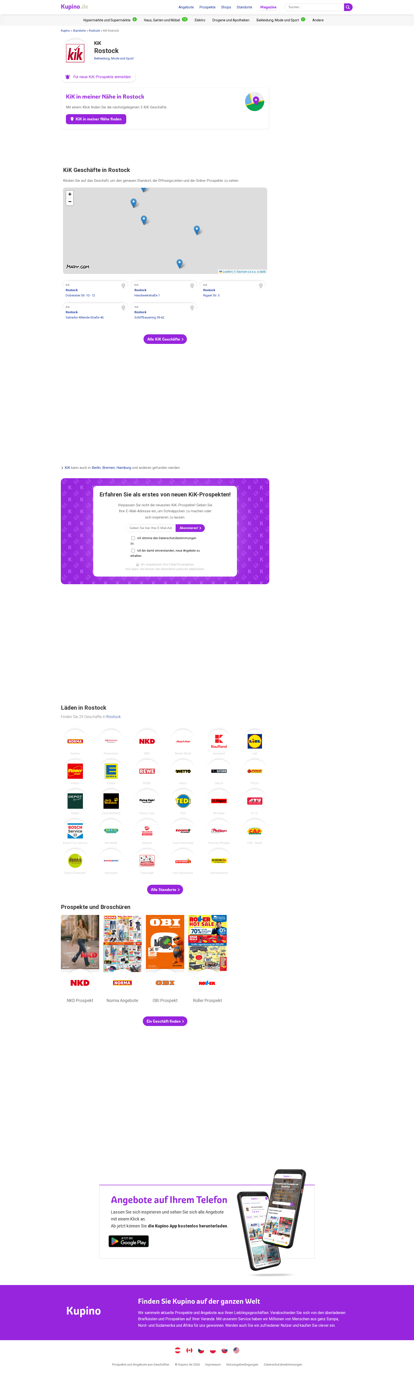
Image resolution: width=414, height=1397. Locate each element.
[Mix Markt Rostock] (111, 832)
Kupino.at (177, 1351)
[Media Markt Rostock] (183, 742)
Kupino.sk (224, 1351)
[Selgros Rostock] (147, 832)
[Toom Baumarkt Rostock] (183, 832)
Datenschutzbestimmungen (283, 1364)
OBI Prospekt (165, 960)
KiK (67, 468)
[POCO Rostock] (255, 772)
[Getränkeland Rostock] (219, 861)
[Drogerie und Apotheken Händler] (231, 20)
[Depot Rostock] (75, 802)
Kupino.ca (189, 1351)
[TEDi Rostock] (183, 802)
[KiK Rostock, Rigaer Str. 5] (233, 291)
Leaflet (227, 271)
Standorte (244, 7)
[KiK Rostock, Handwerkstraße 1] (164, 291)
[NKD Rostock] (147, 742)
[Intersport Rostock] (111, 861)
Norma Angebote (123, 960)
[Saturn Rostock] (219, 772)
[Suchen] (348, 7)
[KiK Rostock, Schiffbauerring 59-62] (164, 313)
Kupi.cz (201, 1351)
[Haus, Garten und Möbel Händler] (166, 20)
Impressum (213, 1364)
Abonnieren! (189, 528)
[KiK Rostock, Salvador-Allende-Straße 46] (95, 313)
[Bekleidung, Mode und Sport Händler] (281, 20)
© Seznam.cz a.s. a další (250, 271)
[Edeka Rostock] (111, 772)
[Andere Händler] (318, 20)
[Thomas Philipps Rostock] (219, 832)
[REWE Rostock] (147, 772)
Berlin (96, 468)
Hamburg (123, 468)
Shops (226, 7)
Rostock (94, 30)
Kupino (65, 30)
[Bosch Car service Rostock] (75, 832)
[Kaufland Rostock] (219, 742)
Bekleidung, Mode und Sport (114, 58)
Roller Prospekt (207, 960)
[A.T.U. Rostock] (255, 802)
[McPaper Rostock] (219, 802)
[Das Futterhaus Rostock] (183, 861)
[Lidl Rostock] (255, 742)
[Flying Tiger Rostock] (147, 802)
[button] (98, 77)
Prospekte (207, 7)
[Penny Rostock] (75, 772)
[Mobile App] (129, 1242)
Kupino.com (236, 1351)
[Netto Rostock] (183, 772)
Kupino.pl (213, 1351)
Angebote (186, 7)
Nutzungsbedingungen (242, 1364)
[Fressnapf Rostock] (147, 861)
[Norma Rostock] (75, 742)
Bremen (108, 468)
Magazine (268, 7)
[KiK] (75, 53)
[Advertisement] (165, 146)
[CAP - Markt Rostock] (255, 832)
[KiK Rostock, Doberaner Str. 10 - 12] (95, 291)
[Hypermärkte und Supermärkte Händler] (110, 20)
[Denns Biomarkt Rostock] (75, 861)
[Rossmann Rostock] (111, 742)
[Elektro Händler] (200, 20)
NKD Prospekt (80, 960)
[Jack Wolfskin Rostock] (111, 802)
